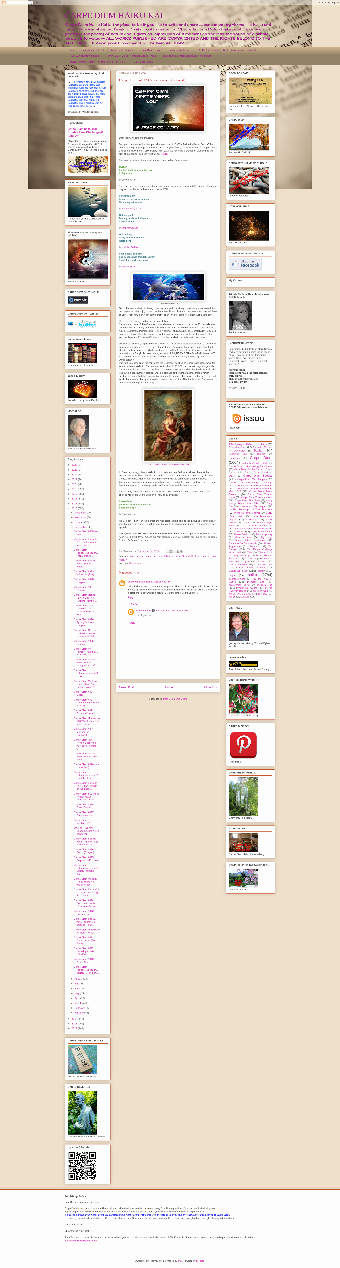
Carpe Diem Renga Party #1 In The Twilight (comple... (85, 597)
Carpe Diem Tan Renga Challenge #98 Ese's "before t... (85, 744)
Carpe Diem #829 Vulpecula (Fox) (84, 573)
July (77, 983)
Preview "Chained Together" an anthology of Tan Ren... (97, 62)
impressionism (237, 578)
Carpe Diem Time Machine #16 (84, 821)
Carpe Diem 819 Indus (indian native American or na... (86, 796)
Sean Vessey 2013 (131, 208)
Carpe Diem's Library (151, 50)
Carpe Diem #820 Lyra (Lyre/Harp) (86, 766)
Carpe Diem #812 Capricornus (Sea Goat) (85, 940)
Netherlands (135, 563)
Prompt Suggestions (142, 62)
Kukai (246, 522)
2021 (75, 479)
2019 (75, 489)
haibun (261, 570)
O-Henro (239, 531)
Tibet (249, 552)
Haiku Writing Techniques (252, 506)
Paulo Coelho (242, 534)
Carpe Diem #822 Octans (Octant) (84, 712)
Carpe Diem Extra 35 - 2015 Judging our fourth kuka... (86, 542)
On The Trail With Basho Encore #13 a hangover (86, 830)
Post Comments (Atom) (175, 699)
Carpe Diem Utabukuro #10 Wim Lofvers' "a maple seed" (87, 721)
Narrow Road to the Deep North (254, 528)
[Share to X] (174, 551)
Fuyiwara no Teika (248, 503)
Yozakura (250, 558)
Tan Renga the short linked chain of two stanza (187, 56)
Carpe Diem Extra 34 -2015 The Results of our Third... (85, 785)
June (78, 988)
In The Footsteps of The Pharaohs (250, 509)
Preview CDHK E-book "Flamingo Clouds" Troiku (131, 56)
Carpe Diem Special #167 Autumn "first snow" (85, 756)
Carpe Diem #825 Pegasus (84, 642)
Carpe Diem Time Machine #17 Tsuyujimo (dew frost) (84, 610)
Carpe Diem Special (257, 475)
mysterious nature (246, 587)
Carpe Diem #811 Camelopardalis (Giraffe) (84, 951)
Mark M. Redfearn (130, 247)
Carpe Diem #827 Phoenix (84, 588)
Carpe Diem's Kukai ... (180, 50)
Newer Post (126, 687)
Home (72, 50)
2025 (75, 464)
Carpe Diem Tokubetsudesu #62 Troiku (86, 673)
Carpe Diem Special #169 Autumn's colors (85, 563)
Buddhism (234, 458)
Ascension (239, 451)
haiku (177, 556)
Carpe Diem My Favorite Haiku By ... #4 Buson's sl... (86, 651)
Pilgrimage (266, 537)
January (79, 1012)
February (80, 1007)
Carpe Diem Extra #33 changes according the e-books (86, 892)
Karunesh (251, 519)
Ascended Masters (263, 447)
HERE (165, 154)
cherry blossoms (263, 564)
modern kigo (264, 584)
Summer (254, 546)
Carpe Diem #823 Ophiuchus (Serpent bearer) (86, 702)
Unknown (133, 581)
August (79, 978)
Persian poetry (264, 534)
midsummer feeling (239, 585)
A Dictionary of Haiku (241, 444)
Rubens (205, 556)
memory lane (256, 581)
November (81, 517)
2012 (75, 1028)
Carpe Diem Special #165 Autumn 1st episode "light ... (85, 921)
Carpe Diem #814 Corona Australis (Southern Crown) (85, 903)
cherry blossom (238, 564)
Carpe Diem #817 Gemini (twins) (84, 814)
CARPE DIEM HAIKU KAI (114, 15)
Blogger (200, 1261)
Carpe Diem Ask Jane (254, 463)
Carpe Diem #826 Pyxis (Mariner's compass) (84, 622)
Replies (135, 604)
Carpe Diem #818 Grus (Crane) (84, 806)
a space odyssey (135, 556)
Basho (258, 450)
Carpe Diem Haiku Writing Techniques (250, 466)
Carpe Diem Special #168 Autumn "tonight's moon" (85, 662)
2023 (75, 469)
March (78, 1003)
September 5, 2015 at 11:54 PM (172, 610)
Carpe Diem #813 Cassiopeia (84, 912)
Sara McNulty (128, 266)
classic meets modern (250, 567)
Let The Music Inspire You (257, 525)
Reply (130, 597)
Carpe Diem (152, 556)
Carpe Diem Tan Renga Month (253, 485)
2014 (75, 1018)
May (77, 993)
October (79, 522)
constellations (166, 556)
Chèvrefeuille (143, 610)
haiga (232, 575)
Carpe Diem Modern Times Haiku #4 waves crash (85, 881)
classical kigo (238, 570)
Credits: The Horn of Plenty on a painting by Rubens (168, 464)
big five (261, 561)
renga (232, 596)
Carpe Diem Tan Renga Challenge (250, 482)
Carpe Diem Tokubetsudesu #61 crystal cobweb (86, 775)
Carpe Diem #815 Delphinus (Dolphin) (86, 859)
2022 (75, 474)
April (77, 998)
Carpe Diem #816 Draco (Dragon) (84, 851)
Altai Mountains (237, 447)
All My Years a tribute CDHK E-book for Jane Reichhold (227, 50)
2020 (75, 484)
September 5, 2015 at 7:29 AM (154, 581)
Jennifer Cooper (129, 228)
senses (245, 596)
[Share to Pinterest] (181, 551)
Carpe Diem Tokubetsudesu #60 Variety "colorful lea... (86, 869)
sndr (180, 1261)
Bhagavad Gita (238, 454)
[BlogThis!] (171, 551)
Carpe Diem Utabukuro (247, 500)
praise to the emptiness (241, 594)
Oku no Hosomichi (261, 531)
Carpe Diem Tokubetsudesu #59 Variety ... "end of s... (87, 969)
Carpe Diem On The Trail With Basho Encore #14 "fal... (85, 633)
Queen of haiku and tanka (251, 540)
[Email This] (168, 551)
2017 (75, 498)
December (81, 512)
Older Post (210, 687)
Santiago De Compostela (243, 543)
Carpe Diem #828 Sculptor (84, 581)
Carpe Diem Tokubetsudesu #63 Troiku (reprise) (86, 552)
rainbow (262, 593)
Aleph (263, 444)
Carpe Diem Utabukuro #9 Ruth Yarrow (87, 931)
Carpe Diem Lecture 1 (93, 50)
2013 (75, 1023)
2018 (75, 493)
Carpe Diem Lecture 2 (122, 50)
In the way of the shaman (247, 513)
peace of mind (260, 591)
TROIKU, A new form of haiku (84, 56)
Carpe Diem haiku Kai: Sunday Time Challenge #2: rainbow (86, 132)
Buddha (261, 454)
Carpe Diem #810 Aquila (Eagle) (84, 960)
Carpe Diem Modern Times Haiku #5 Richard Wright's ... (86, 684)
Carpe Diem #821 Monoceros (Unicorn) (84, 731)
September (81, 527)
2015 (75, 508)
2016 (75, 503)
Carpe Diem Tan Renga (251, 479)
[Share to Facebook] (178, 551)
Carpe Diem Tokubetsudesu (256, 497)
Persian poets (243, 537)
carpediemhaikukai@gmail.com (81, 1240)
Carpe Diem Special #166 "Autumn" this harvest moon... (86, 841)
